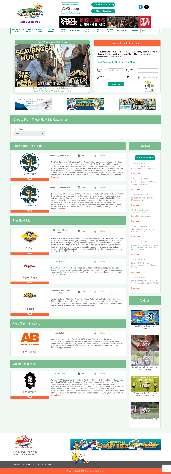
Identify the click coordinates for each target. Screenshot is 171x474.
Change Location (103, 11)
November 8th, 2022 (140, 226)
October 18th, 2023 (139, 163)
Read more (55, 177)
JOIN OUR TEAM (44, 464)
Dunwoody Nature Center (60, 156)
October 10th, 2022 (139, 277)
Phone (102, 156)
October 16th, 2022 (139, 259)
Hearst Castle (60, 374)
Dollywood (60, 262)
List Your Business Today (103, 5)
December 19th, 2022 (140, 179)
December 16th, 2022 (140, 194)
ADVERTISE (15, 464)
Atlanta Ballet (60, 333)
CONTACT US (28, 464)
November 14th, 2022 (140, 213)
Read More (135, 174)
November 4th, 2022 (140, 242)
